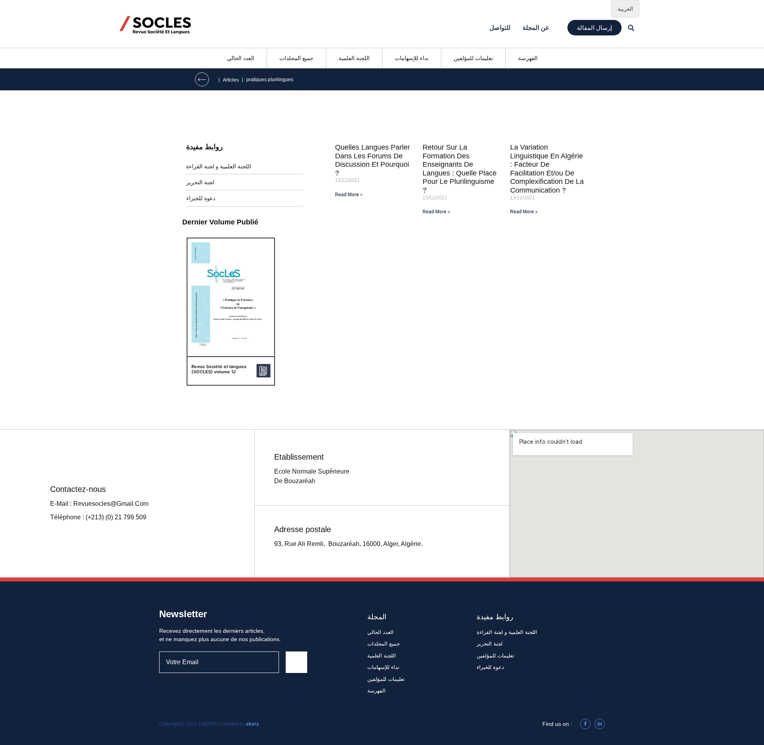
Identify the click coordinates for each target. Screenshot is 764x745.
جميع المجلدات (296, 58)
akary (252, 724)
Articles (231, 80)
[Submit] (296, 662)
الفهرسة (528, 58)
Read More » (349, 194)
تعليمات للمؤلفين (473, 58)
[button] (594, 27)
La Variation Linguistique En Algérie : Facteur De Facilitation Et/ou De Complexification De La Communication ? (547, 168)
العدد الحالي (240, 58)
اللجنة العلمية (354, 58)
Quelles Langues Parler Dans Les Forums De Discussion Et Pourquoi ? (372, 160)
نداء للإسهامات (412, 58)
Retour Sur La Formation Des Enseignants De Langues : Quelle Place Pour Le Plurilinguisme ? (460, 168)
